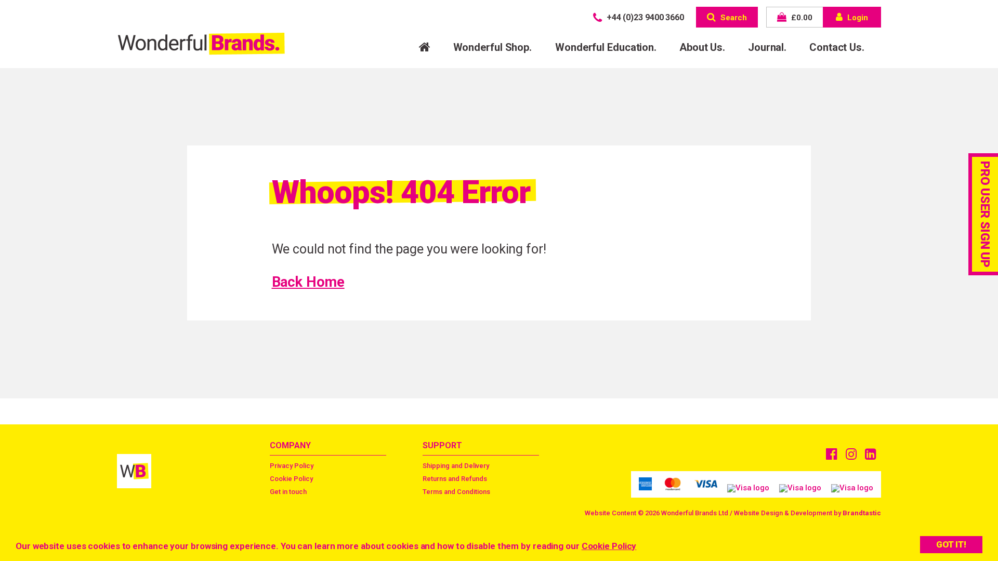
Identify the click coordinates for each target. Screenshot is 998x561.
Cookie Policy (609, 546)
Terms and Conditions (456, 492)
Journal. (767, 47)
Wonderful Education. (605, 47)
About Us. (702, 47)
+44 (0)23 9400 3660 (644, 17)
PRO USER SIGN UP (985, 214)
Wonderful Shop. (492, 47)
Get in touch (288, 492)
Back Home (308, 282)
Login (856, 17)
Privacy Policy (291, 466)
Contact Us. (836, 47)
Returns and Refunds (455, 479)
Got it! (951, 544)
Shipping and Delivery (456, 466)
